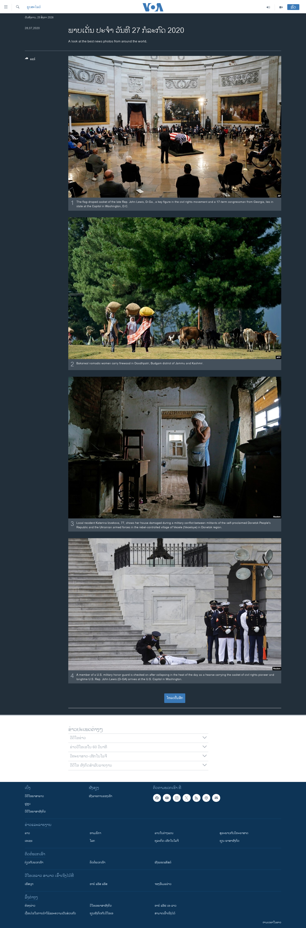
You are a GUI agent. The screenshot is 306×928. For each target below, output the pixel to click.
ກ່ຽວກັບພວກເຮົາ (34, 862)
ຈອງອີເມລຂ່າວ (163, 884)
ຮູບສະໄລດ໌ (34, 7)
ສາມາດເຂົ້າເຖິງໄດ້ (165, 913)
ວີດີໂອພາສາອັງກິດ (35, 811)
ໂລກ (92, 841)
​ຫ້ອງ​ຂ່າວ (30, 905)
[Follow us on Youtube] (167, 798)
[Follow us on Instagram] (177, 798)
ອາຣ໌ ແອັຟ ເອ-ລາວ (166, 905)
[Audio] (268, 7)
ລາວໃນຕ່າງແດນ (164, 833)
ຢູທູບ (28, 804)
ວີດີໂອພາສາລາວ (34, 796)
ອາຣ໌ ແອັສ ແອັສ (98, 884)
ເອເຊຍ (28, 841)
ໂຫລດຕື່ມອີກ (175, 698)
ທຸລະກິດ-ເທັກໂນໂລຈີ (167, 841)
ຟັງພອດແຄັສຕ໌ (163, 862)
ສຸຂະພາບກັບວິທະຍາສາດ (234, 833)
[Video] (281, 7)
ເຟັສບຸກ (29, 884)
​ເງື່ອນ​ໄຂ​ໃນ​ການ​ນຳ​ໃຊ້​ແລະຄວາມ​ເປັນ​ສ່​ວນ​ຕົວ (50, 913)
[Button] (30, 60)
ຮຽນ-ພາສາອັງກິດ (229, 841)
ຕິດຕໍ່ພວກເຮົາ (97, 862)
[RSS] (196, 798)
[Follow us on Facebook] (157, 798)
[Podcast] (206, 798)
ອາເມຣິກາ (95, 833)
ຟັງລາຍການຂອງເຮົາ (100, 796)
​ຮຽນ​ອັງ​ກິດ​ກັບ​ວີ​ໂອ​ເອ (101, 913)
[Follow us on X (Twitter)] (186, 798)
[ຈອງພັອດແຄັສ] (216, 798)
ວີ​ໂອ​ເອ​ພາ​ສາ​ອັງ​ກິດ (101, 905)
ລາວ (27, 833)
